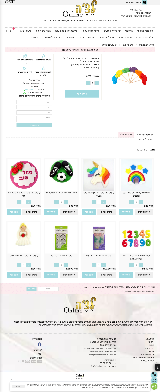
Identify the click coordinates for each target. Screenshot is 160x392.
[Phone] (154, 375)
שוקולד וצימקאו (107, 37)
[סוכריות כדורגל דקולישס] (61, 252)
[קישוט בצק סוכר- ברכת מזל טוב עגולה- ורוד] (23, 189)
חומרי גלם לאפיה (43, 30)
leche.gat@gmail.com (96, 355)
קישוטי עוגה (25, 30)
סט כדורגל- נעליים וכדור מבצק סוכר (61, 192)
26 (90, 76)
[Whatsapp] (154, 386)
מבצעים (91, 37)
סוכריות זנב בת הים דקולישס (98, 255)
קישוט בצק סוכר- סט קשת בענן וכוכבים (136, 194)
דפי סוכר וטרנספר (145, 30)
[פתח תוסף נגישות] (157, 367)
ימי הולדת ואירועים (112, 30)
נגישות (151, 351)
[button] (126, 212)
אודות (151, 345)
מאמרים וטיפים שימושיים (142, 357)
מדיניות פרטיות (147, 354)
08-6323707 (136, 9)
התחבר (129, 2)
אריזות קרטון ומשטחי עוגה (66, 30)
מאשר (18, 386)
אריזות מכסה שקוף (91, 30)
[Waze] (154, 380)
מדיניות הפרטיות (130, 291)
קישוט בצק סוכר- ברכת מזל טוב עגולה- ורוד (24, 194)
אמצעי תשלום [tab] (126, 134)
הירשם (138, 2)
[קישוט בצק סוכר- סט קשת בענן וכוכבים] (136, 189)
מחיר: (95, 76)
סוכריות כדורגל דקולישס (61, 255)
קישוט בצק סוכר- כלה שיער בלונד (23, 255)
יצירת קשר (149, 348)
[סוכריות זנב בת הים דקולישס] (98, 252)
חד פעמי (129, 30)
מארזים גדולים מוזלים (52, 37)
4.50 (146, 268)
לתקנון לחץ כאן (146, 139)
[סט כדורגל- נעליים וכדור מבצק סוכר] (61, 182)
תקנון (151, 342)
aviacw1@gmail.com (97, 351)
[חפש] (7, 31)
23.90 (107, 268)
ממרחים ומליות (125, 37)
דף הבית (150, 338)
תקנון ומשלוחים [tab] (145, 134)
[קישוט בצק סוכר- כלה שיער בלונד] (24, 245)
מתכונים (70, 37)
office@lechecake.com (91, 348)
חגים (82, 37)
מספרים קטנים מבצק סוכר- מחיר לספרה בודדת (136, 257)
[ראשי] (80, 8)
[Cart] (11, 31)
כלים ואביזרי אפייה (144, 37)
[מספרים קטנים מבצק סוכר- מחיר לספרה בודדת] (136, 252)
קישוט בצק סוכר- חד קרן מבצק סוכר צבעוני (98, 194)
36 (109, 206)
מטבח (35, 37)
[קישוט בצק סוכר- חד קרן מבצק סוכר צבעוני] (98, 189)
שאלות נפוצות (147, 360)
